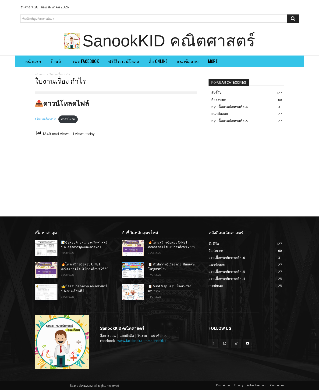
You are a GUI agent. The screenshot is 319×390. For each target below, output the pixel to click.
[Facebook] (213, 343)
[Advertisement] (116, 177)
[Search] (293, 18)
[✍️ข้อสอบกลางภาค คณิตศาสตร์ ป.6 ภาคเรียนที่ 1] (46, 292)
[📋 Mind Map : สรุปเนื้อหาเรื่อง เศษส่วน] (133, 292)
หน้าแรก (40, 74)
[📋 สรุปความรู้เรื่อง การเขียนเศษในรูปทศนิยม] (133, 270)
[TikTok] (236, 343)
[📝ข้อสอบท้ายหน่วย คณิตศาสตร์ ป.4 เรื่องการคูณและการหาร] (46, 248)
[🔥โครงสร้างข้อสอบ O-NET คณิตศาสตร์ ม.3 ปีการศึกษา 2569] (46, 270)
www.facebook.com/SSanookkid (141, 340)
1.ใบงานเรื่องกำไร (45, 119)
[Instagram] (224, 343)
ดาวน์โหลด (68, 119)
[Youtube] (247, 343)
